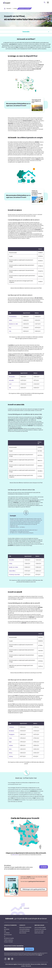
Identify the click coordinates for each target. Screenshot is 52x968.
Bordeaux (11, 731)
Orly (10, 331)
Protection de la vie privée (40, 929)
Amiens (11, 745)
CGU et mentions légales (40, 927)
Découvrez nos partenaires (25, 927)
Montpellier (12, 376)
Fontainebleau (12, 316)
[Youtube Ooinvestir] (9, 959)
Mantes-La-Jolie (13, 324)
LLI (4, 936)
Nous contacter (22, 932)
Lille (10, 387)
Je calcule (44, 867)
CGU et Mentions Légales (11, 964)
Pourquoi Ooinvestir (8, 941)
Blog (5, 927)
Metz (10, 749)
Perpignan (11, 734)
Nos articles (6, 929)
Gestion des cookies (39, 932)
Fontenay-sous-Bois (14, 574)
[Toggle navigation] (48, 2)
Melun (10, 320)
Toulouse (11, 727)
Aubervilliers (12, 571)
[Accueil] (26, 909)
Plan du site (28, 966)
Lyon (10, 384)
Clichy (10, 563)
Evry (10, 327)
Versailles (11, 560)
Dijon (10, 742)
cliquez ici (40, 955)
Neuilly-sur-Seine (13, 567)
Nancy (10, 753)
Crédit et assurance (8, 940)
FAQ (5, 931)
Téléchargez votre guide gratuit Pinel (33, 889)
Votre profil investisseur (24, 929)
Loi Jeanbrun (7, 932)
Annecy (11, 756)
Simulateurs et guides (9, 938)
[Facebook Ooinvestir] (5, 959)
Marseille (11, 380)
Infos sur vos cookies (39, 931)
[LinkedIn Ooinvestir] (12, 959)
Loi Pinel (15, 8)
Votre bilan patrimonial (24, 931)
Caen (10, 738)
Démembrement (8, 934)
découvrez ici (15, 854)
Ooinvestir (8, 8)
